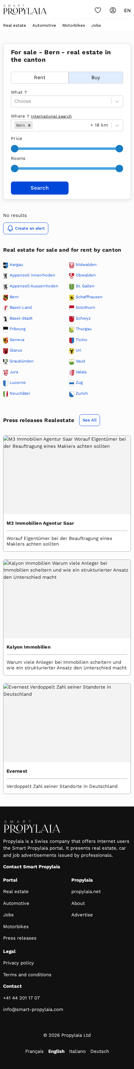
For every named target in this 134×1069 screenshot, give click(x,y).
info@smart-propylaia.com (33, 1009)
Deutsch (99, 1051)
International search (51, 116)
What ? (19, 92)
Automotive (44, 25)
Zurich (82, 393)
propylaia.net (86, 891)
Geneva (17, 340)
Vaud (80, 361)
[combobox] (35, 125)
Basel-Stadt (21, 318)
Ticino (81, 340)
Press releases (19, 938)
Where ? (41, 116)
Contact (12, 986)
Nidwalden (86, 265)
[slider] (14, 148)
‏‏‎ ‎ (11, 68)
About (78, 903)
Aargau (16, 265)
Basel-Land (21, 307)
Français (34, 1051)
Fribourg (18, 329)
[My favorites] (98, 10)
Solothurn (85, 307)
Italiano (77, 1051)
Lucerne (18, 382)
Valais (81, 372)
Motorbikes (73, 25)
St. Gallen (85, 286)
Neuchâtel (20, 393)
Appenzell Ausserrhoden (34, 286)
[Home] (25, 10)
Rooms (18, 158)
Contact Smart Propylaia (31, 866)
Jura (14, 372)
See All (90, 420)
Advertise (82, 915)
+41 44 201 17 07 (21, 998)
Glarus (16, 350)
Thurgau (84, 329)
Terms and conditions (27, 974)
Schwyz (83, 318)
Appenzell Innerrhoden (32, 275)
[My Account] (113, 10)
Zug (79, 382)
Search (40, 188)
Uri (78, 350)
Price (16, 138)
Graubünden (22, 361)
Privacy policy (18, 963)
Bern (14, 297)
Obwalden (86, 275)
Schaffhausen (89, 297)
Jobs (96, 25)
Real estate (14, 25)
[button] (29, 125)
